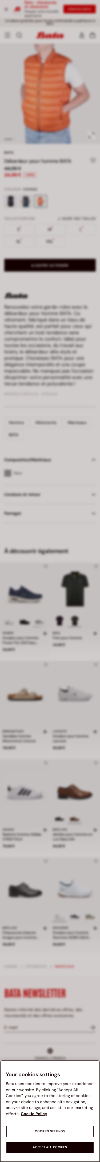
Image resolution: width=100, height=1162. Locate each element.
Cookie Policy (34, 1113)
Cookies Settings (50, 1131)
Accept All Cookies (50, 1147)
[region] (50, 1111)
